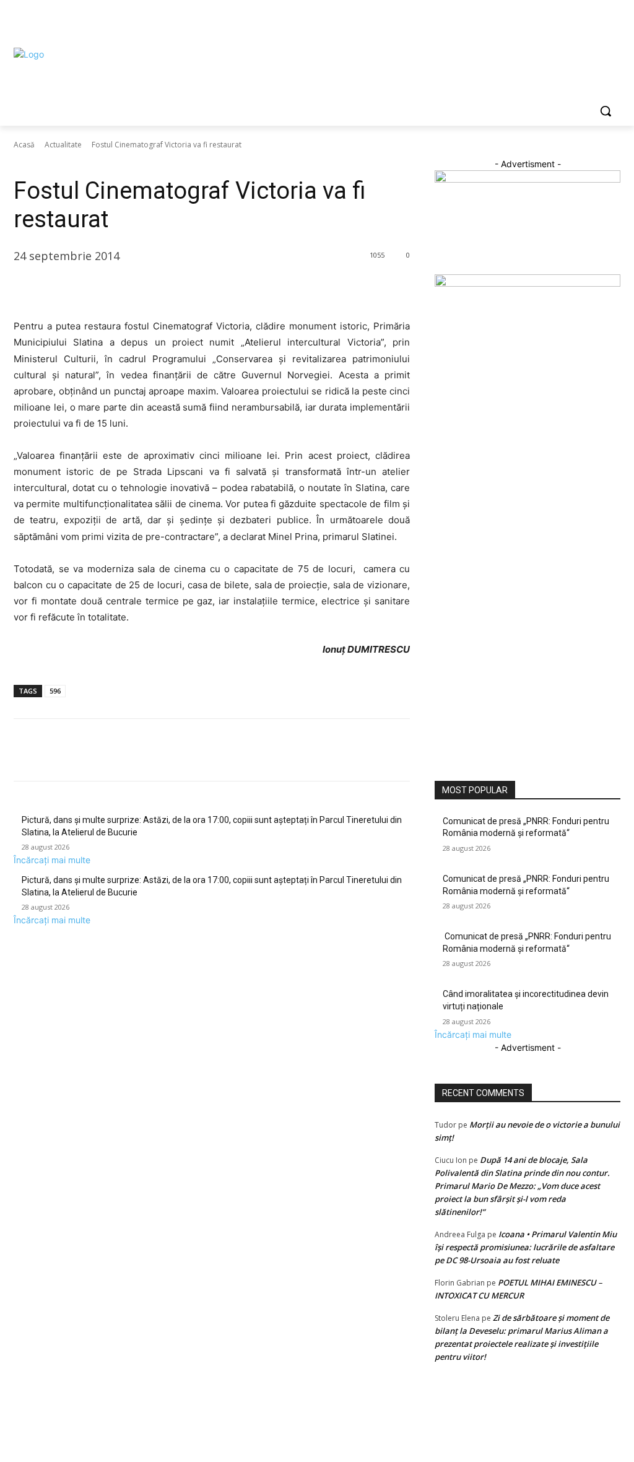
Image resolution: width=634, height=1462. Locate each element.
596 (55, 690)
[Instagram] (562, 22)
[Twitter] (579, 22)
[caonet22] (527, 283)
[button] (605, 111)
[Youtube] (613, 22)
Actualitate (63, 144)
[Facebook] (544, 22)
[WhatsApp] (111, 287)
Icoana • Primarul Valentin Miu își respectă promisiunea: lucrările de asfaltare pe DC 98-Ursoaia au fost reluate (526, 1247)
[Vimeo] (596, 22)
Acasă (24, 144)
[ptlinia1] (527, 179)
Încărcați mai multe (52, 860)
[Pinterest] (83, 287)
